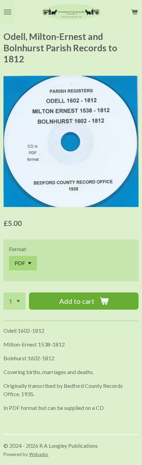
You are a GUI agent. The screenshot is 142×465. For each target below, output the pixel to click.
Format (17, 249)
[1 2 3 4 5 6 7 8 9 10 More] (14, 301)
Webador (39, 454)
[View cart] (134, 12)
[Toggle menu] (7, 12)
